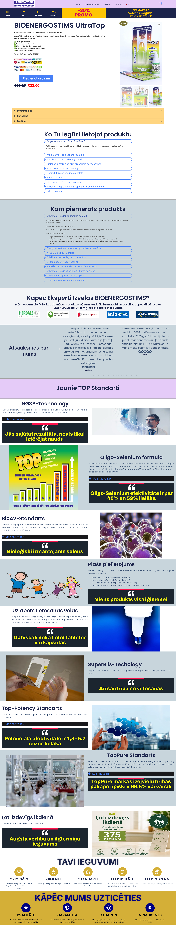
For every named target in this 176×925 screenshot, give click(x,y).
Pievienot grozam (36, 78)
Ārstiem (78, 4)
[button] (59, 349)
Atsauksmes (89, 4)
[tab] (88, 141)
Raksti (97, 4)
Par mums (107, 4)
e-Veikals (118, 4)
